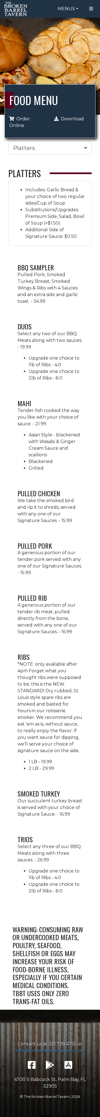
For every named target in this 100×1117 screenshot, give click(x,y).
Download (72, 118)
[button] (50, 148)
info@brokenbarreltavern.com (50, 1050)
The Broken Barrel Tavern (16, 8)
